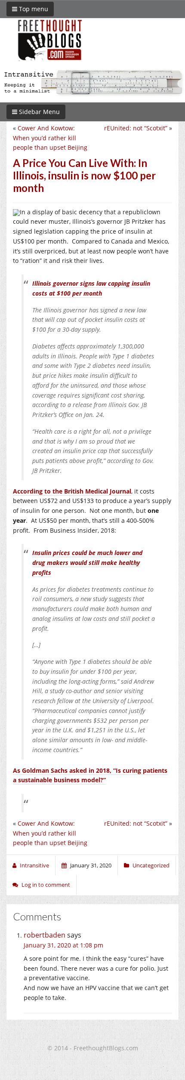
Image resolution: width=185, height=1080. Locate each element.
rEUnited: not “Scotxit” (135, 128)
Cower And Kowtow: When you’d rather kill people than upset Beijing (50, 138)
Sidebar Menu (38, 112)
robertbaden (44, 935)
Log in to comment (46, 885)
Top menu (32, 9)
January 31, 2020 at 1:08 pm (63, 945)
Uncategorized (151, 865)
